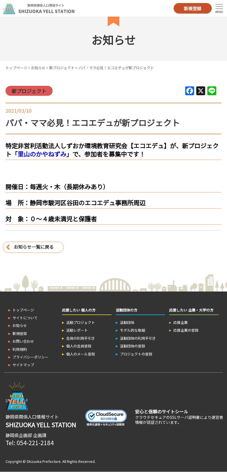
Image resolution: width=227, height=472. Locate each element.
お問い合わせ (23, 341)
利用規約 (19, 349)
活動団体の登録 (132, 346)
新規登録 (193, 8)
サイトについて (25, 317)
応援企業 (180, 322)
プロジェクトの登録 (136, 354)
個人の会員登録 (78, 346)
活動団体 (127, 322)
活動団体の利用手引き (138, 338)
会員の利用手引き (80, 338)
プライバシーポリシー (30, 357)
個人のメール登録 (80, 354)
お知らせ (38, 67)
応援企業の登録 (185, 330)
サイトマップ (23, 364)
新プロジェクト (61, 67)
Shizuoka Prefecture (44, 461)
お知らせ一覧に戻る (34, 246)
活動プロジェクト (80, 322)
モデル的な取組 (132, 330)
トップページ (16, 67)
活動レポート (77, 330)
